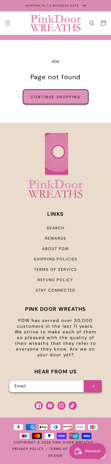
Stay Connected (55, 290)
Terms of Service (55, 269)
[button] (7, 23)
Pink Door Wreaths (73, 442)
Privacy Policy (28, 449)
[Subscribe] (93, 386)
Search (56, 228)
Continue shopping (56, 97)
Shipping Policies (55, 259)
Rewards (55, 238)
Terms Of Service (67, 449)
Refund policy (55, 280)
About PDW (55, 248)
